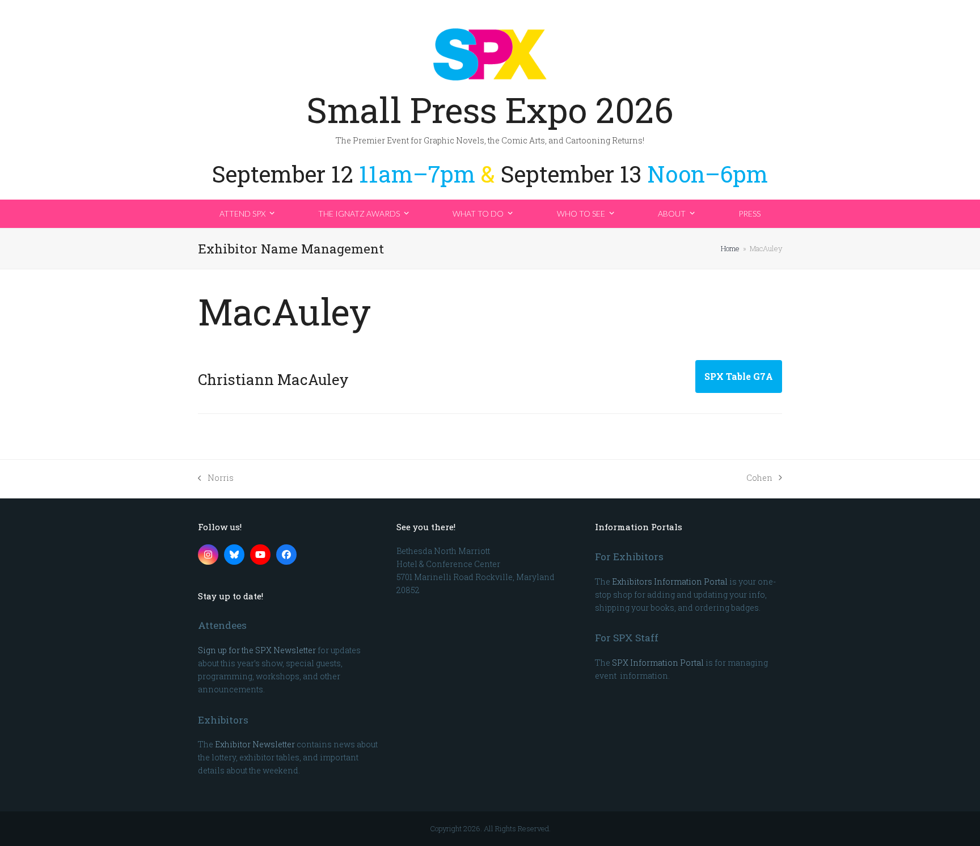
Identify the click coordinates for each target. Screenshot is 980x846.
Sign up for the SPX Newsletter (257, 650)
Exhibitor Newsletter (255, 744)
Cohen (759, 478)
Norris (216, 478)
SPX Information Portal (658, 662)
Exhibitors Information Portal (670, 581)
